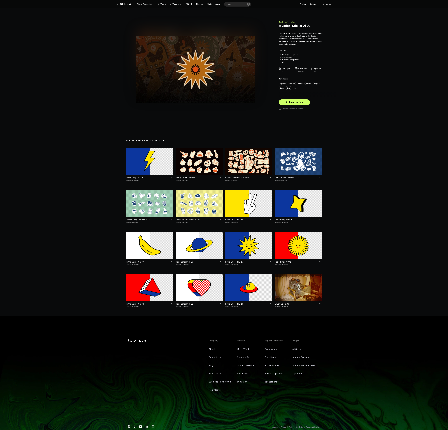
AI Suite (296, 349)
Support (313, 4)
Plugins (199, 4)
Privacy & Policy (287, 427)
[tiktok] (135, 427)
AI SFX (189, 4)
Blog (211, 365)
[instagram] (129, 427)
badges (300, 83)
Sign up (328, 4)
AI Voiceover (176, 4)
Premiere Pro (243, 357)
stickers (292, 83)
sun (295, 88)
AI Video (162, 4)
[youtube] (140, 427)
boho (282, 88)
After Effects (243, 349)
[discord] (153, 427)
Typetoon (297, 373)
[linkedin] (147, 427)
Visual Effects (271, 365)
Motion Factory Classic (304, 365)
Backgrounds (271, 382)
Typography (270, 349)
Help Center (215, 390)
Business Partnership (220, 382)
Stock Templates (144, 4)
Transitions (270, 357)
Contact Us (215, 357)
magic (316, 83)
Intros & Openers (273, 373)
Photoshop (242, 373)
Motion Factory (213, 4)
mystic (308, 83)
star (288, 88)
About (212, 349)
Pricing (303, 4)
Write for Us (215, 373)
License (275, 427)
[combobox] (234, 4)
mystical (283, 83)
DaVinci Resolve (245, 365)
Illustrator (241, 382)
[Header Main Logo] (124, 4)
